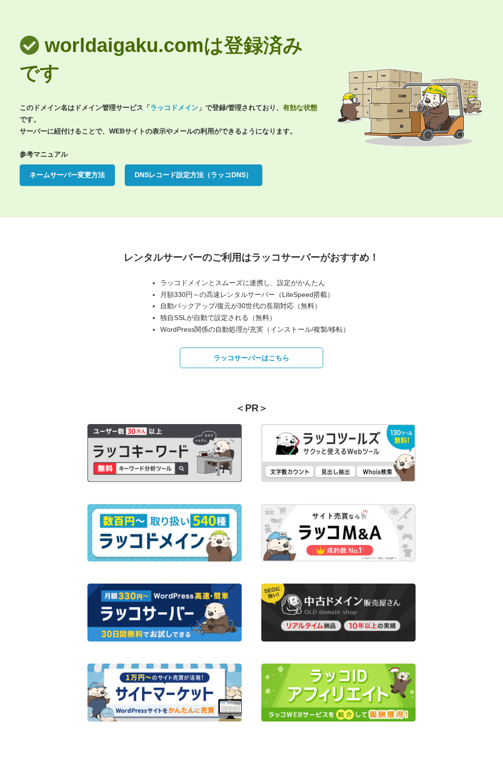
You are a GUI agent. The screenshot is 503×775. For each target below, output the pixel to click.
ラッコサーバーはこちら (251, 358)
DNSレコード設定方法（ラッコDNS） (193, 175)
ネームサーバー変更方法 (67, 175)
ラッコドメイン (174, 107)
